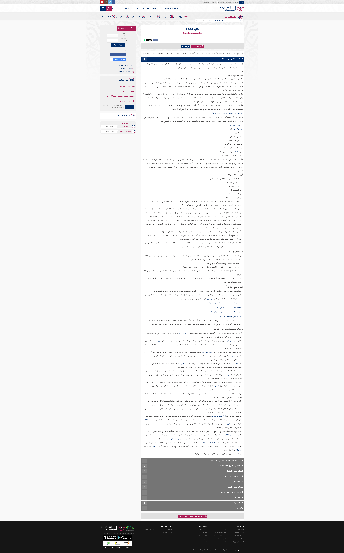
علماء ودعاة (166, 17)
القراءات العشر (151, 17)
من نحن (105, 547)
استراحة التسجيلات (219, 542)
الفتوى (153, 8)
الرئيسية (175, 8)
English (214, 2)
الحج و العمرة (203, 535)
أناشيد (224, 529)
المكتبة (130, 8)
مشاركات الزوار (149, 529)
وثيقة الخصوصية (127, 547)
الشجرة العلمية (135, 17)
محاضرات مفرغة (238, 535)
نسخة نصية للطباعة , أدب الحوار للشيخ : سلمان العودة (192, 516)
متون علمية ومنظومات (218, 532)
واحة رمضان (204, 532)
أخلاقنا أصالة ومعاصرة (126, 85)
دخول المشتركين (118, 45)
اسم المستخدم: (123, 34)
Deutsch (228, 2)
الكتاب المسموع (238, 542)
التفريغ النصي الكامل (196, 46)
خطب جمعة (239, 539)
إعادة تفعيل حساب (125, 71)
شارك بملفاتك (106, 17)
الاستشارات (145, 8)
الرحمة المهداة (203, 529)
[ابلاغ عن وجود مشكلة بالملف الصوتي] (182, 46)
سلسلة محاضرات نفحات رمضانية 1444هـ (120, 95)
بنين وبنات (116, 8)
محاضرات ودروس (238, 532)
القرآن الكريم (179, 17)
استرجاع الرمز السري (125, 65)
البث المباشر (120, 17)
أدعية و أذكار (222, 539)
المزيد (129, 107)
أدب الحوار (192, 29)
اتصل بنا (110, 547)
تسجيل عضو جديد (126, 68)
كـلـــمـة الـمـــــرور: (123, 40)
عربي (241, 2)
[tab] (192, 59)
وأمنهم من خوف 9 (128, 90)
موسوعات (167, 8)
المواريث (124, 8)
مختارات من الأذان (220, 535)
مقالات (160, 8)
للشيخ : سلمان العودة (192, 33)
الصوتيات (137, 8)
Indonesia (207, 2)
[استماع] (188, 46)
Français (221, 2)
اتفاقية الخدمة (118, 547)
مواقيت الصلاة (167, 532)
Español (235, 2)
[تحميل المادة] (185, 46)
